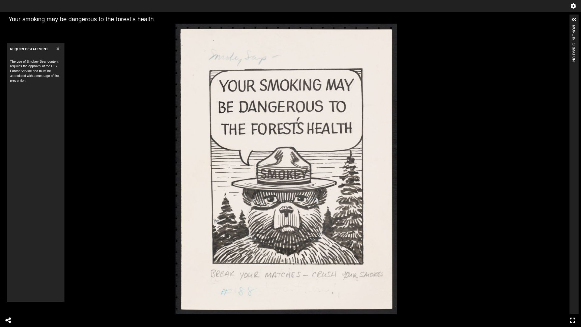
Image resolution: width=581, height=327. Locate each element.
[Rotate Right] (30, 29)
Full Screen (572, 320)
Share (8, 320)
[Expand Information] (574, 20)
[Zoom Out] (20, 29)
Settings (573, 6)
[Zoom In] (10, 29)
